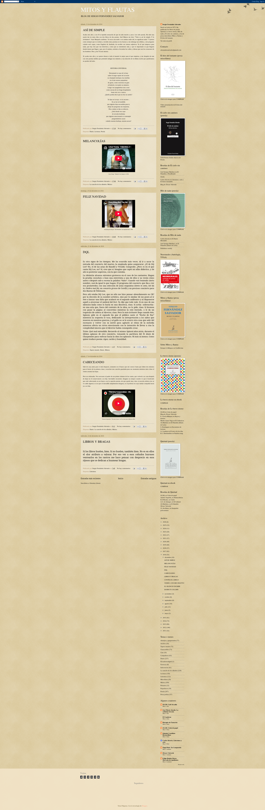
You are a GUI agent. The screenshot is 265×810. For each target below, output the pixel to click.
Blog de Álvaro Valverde (168, 184)
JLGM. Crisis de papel (170, 728)
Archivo (163, 643)
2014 (165, 621)
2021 (165, 538)
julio (166, 607)
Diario (92, 131)
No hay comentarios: (125, 128)
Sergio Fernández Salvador (172, 24)
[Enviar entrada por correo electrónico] (134, 128)
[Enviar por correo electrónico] (139, 129)
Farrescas (163, 664)
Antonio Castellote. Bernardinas (169, 734)
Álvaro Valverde (165, 506)
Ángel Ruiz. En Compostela (172, 747)
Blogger (144, 806)
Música (109, 184)
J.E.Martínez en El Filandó (169, 423)
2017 (165, 551)
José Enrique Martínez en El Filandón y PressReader (169, 173)
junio (166, 610)
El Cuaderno (167, 717)
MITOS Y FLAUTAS (108, 9)
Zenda (162, 177)
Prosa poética (164, 694)
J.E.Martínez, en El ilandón (169, 504)
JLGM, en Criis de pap (168, 495)
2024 (165, 528)
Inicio (120, 478)
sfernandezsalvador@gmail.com (170, 50)
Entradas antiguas (148, 478)
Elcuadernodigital (166, 661)
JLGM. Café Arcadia (170, 704)
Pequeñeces (164, 688)
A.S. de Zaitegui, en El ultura (170, 502)
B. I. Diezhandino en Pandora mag (171, 433)
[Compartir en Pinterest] (147, 129)
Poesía (103, 131)
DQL (86, 252)
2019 (165, 545)
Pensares (163, 685)
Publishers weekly (166, 248)
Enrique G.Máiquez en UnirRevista (171, 348)
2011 (165, 631)
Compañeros (164, 655)
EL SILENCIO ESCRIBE (172, 586)
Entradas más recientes (91, 478)
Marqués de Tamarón (170, 722)
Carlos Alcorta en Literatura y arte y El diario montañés (172, 180)
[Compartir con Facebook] (145, 129)
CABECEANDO (93, 362)
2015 (165, 617)
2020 (165, 541)
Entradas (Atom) (95, 483)
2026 (165, 522)
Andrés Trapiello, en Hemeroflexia (171, 497)
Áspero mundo (94, 350)
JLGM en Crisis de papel (168, 412)
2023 (165, 532)
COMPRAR (164, 403)
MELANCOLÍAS (94, 141)
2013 (165, 624)
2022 (165, 535)
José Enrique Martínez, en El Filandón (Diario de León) (169, 244)
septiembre (168, 600)
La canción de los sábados (98, 184)
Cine (161, 652)
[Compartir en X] (143, 129)
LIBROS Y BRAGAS (96, 441)
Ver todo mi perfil (166, 41)
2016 (165, 555)
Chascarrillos (164, 649)
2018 (165, 548)
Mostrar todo (181, 764)
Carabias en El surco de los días (172, 431)
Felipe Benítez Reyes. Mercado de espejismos (170, 759)
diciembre (168, 557)
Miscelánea (164, 679)
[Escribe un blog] (141, 129)
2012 (165, 627)
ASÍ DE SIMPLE (94, 30)
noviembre (168, 594)
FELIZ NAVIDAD (94, 196)
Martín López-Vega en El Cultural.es (172, 420)
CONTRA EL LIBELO (171, 580)
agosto (167, 603)
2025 (165, 525)
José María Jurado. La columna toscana (170, 711)
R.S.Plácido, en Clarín (167, 500)
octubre (167, 597)
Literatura (93, 471)
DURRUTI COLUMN (171, 589)
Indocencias (164, 667)
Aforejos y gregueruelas (168, 640)
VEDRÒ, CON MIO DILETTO (174, 583)
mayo (167, 613)
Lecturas (97, 131)
